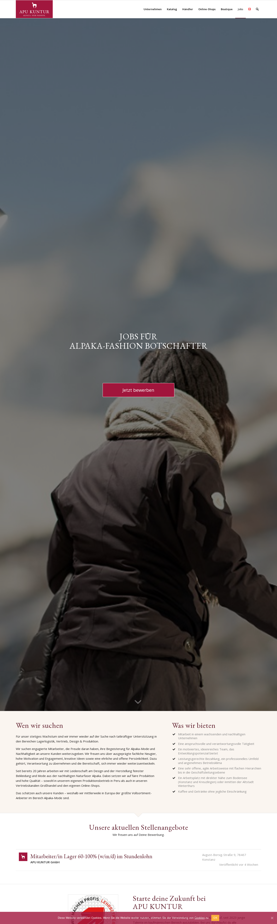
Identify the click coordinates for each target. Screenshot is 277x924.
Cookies (199, 917)
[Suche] (257, 9)
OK (215, 917)
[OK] (272, 918)
